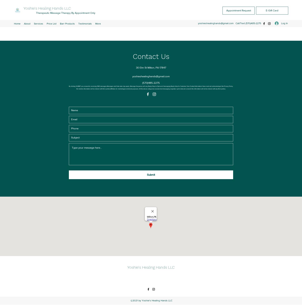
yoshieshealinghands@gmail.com (215, 23)
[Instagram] (269, 23)
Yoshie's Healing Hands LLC (48, 8)
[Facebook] (264, 23)
